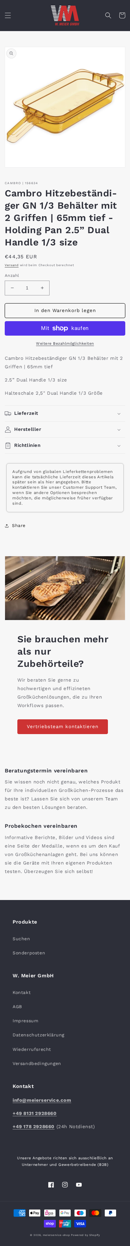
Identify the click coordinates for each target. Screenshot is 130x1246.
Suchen (21, 938)
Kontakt (22, 992)
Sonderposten (29, 952)
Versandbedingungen (37, 1063)
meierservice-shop (56, 1235)
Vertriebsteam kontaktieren (62, 726)
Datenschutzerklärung (38, 1034)
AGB (17, 1006)
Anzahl (12, 275)
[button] (8, 15)
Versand (12, 265)
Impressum (25, 1020)
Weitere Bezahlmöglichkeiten (65, 343)
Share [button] (19, 525)
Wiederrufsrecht (32, 1049)
